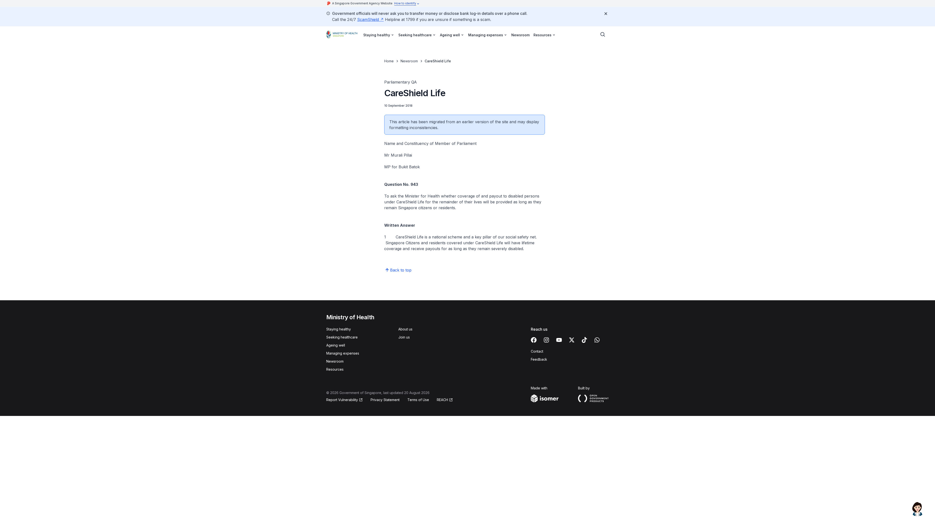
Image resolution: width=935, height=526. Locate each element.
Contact (537, 351)
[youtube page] (559, 340)
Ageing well (335, 345)
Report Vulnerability (342, 400)
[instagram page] (546, 340)
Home (389, 61)
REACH (442, 400)
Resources (335, 369)
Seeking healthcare (342, 337)
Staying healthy (338, 329)
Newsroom (520, 35)
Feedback (539, 359)
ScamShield (368, 19)
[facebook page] (534, 340)
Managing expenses (342, 353)
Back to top (400, 270)
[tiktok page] (584, 340)
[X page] (572, 340)
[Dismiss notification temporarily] (606, 13)
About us (405, 329)
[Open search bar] (603, 34)
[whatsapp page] (597, 340)
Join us (404, 337)
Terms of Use (418, 400)
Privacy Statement (385, 400)
